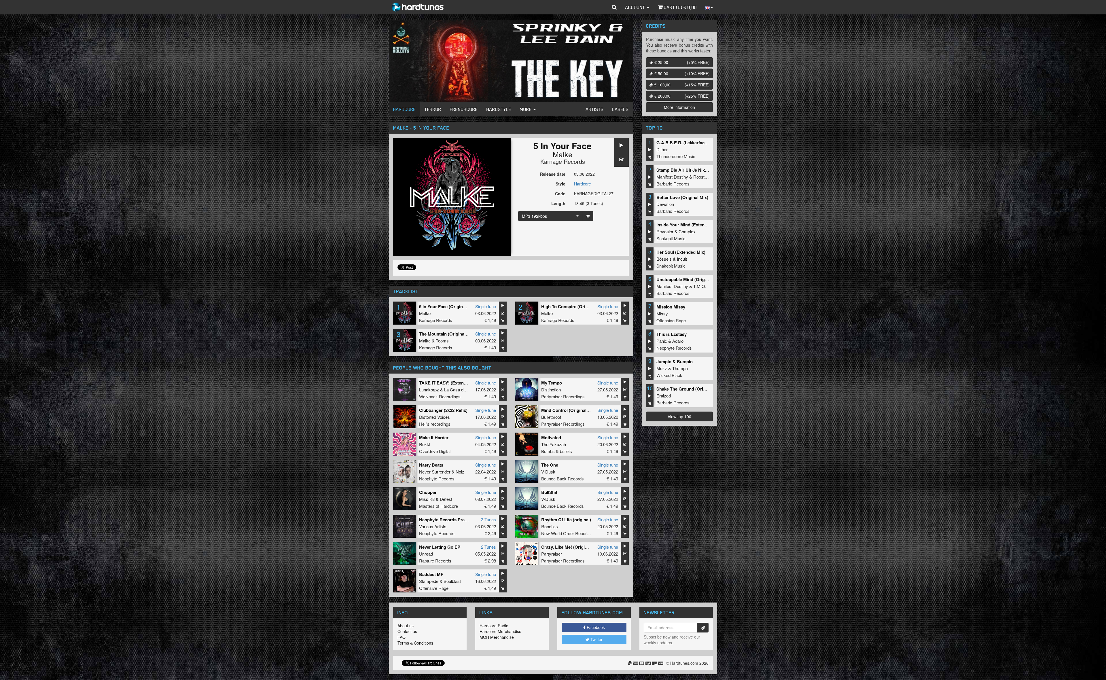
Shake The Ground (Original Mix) (689, 389)
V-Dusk (548, 472)
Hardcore (404, 109)
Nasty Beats (431, 465)
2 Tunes (488, 547)
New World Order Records (566, 533)
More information (679, 107)
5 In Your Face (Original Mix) (447, 306)
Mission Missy (670, 307)
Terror (433, 109)
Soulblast (452, 581)
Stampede (428, 581)
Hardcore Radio (494, 625)
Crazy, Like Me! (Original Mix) (571, 547)
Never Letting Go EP (439, 547)
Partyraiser (551, 554)
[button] (614, 7)
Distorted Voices (434, 417)
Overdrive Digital (434, 451)
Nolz (460, 472)
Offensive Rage (433, 588)
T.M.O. (699, 286)
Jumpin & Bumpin (674, 361)
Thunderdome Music (675, 156)
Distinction (551, 390)
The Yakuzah (553, 444)
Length (558, 203)
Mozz (661, 368)
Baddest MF (431, 574)
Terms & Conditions (415, 643)
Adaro (677, 341)
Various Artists (432, 526)
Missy (662, 313)
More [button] (526, 109)
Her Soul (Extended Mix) (680, 252)
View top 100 (679, 416)
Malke (562, 154)
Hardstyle (498, 109)
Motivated (551, 437)
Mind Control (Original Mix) (568, 410)
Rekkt (424, 444)
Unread (426, 554)
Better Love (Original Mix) (682, 197)
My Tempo (551, 383)
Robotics (549, 526)
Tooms (442, 341)
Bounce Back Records (562, 479)
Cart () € (680, 7)
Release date (552, 174)
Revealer (664, 231)
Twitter (596, 639)
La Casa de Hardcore (464, 390)
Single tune (485, 306)
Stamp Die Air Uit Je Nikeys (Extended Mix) (699, 170)
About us (405, 625)
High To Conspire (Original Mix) (573, 306)
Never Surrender (434, 472)
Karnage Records (562, 161)
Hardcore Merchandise (500, 631)
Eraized (663, 396)
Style (560, 184)
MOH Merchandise (497, 637)
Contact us (407, 631)
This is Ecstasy (671, 334)
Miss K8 (427, 499)
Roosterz (702, 177)
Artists (595, 109)
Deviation (665, 204)
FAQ (401, 637)
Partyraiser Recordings (563, 396)
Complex (687, 231)
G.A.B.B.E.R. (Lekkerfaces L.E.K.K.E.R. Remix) (703, 142)
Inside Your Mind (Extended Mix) (689, 224)
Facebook (595, 627)
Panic (661, 341)
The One (549, 465)
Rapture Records (435, 561)
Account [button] (635, 7)
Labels (620, 109)
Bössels (664, 259)
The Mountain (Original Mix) (447, 334)
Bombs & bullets (556, 451)
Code (560, 193)
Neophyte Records (436, 479)
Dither (662, 149)
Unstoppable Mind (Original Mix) (689, 279)
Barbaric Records (673, 184)
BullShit (549, 492)
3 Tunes (488, 519)
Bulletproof (551, 417)
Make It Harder (433, 437)
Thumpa (680, 368)
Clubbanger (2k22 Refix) (443, 410)
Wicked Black (669, 375)
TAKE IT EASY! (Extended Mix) (450, 383)
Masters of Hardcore (438, 506)
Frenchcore (464, 109)
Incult (682, 259)
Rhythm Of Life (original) (566, 519)
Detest (446, 499)
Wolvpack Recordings (440, 396)
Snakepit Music (670, 238)
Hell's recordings (434, 424)
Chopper (428, 492)
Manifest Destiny (672, 177)
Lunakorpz (429, 390)
